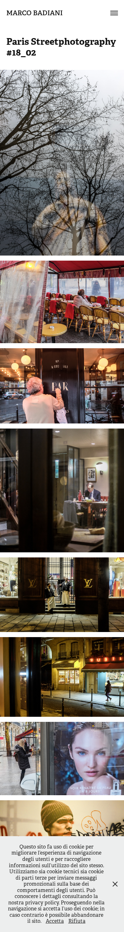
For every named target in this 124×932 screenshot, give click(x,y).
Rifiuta (77, 921)
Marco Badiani (34, 13)
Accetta (55, 921)
